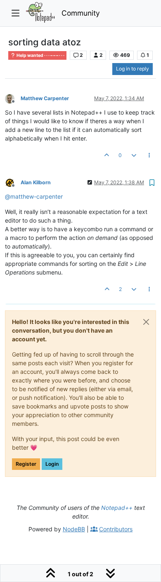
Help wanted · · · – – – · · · (40, 55)
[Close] (146, 322)
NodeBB (74, 529)
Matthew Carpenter (45, 98)
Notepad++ (117, 507)
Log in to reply (132, 69)
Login (52, 464)
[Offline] (13, 97)
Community (81, 13)
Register (26, 464)
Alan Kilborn (36, 182)
